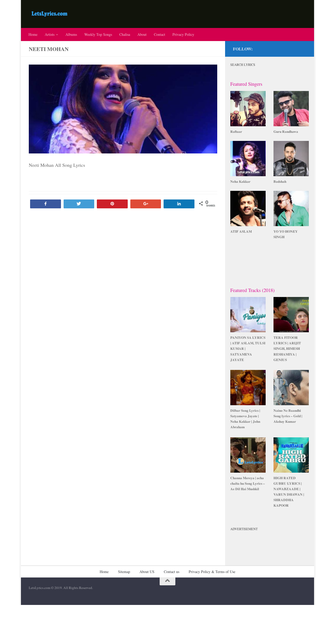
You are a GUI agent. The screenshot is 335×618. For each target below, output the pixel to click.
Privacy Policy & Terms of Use (212, 571)
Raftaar (236, 131)
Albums (71, 34)
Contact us (171, 571)
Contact (159, 34)
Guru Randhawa (285, 131)
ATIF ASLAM (241, 231)
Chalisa (124, 34)
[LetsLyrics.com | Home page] (49, 14)
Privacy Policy (183, 34)
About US (146, 571)
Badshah (279, 181)
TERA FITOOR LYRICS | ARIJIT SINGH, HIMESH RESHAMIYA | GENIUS (287, 348)
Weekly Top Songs (98, 34)
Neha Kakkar (240, 181)
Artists (49, 34)
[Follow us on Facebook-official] (303, 48)
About (142, 34)
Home (33, 34)
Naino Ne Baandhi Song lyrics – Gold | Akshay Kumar (287, 416)
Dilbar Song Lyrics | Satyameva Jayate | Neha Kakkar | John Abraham (245, 419)
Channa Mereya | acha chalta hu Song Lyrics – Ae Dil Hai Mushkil (247, 483)
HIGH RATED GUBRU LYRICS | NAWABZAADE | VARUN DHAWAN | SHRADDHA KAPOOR (288, 491)
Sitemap (124, 571)
